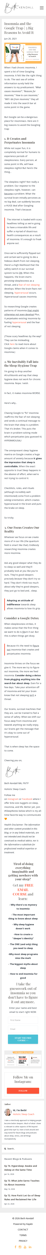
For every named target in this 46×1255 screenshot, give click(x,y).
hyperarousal (21, 292)
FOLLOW (23, 1090)
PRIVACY (23, 1240)
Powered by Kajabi (23, 1223)
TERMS (23, 1235)
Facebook (27, 799)
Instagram (13, 799)
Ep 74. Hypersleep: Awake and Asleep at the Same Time (20, 1167)
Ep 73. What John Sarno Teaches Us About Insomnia (21, 1182)
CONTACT (23, 1229)
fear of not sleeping (29, 284)
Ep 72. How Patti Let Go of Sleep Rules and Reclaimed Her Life (22, 1197)
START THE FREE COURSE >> (23, 1039)
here (12, 344)
